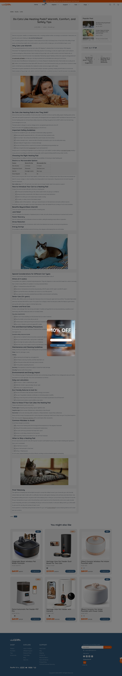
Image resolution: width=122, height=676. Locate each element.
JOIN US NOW (61, 345)
